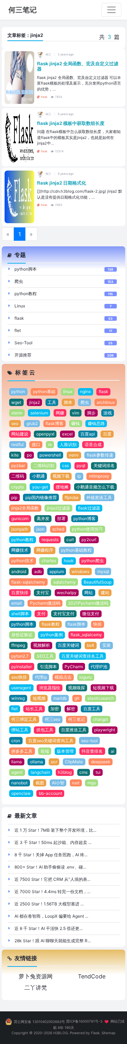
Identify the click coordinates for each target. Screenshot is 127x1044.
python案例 (52, 634)
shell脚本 (20, 613)
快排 (97, 624)
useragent (21, 687)
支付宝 (42, 592)
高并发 (43, 518)
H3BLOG (60, 1033)
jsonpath (19, 529)
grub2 (32, 423)
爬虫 (18, 281)
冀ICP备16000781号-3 (84, 1021)
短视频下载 (103, 687)
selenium (39, 412)
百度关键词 (68, 645)
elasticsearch (100, 698)
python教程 (25, 293)
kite (15, 455)
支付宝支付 (63, 613)
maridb (60, 698)
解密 (71, 708)
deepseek (100, 761)
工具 (52, 402)
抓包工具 (44, 729)
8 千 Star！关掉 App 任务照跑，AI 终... (50, 854)
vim (75, 412)
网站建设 (19, 434)
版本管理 (65, 751)
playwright (104, 729)
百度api (87, 434)
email (16, 603)
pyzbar (18, 465)
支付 (41, 613)
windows (80, 571)
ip (79, 476)
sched (58, 529)
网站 (88, 592)
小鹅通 (38, 476)
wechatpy (67, 592)
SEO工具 (45, 656)
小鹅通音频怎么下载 (95, 487)
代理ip (41, 677)
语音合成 (93, 444)
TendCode (91, 976)
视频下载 (61, 476)
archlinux (106, 402)
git (76, 698)
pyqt (81, 465)
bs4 (90, 645)
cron (15, 740)
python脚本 (25, 269)
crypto (17, 487)
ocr (54, 761)
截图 (40, 782)
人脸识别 (68, 444)
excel (67, 434)
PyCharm (74, 666)
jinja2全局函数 (25, 508)
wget (16, 402)
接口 (36, 444)
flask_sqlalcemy (86, 634)
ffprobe (72, 497)
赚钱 (75, 423)
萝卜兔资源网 (36, 976)
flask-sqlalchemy (28, 582)
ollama (36, 761)
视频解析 (41, 645)
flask (44, 97)
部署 (61, 518)
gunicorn (20, 518)
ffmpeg (18, 645)
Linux (19, 305)
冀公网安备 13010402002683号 (39, 1021)
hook (69, 560)
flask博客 (55, 423)
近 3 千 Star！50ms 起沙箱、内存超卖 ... (52, 842)
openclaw (21, 793)
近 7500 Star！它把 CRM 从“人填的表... (52, 879)
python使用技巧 (87, 529)
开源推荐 (22, 355)
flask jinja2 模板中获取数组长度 (70, 123)
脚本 (68, 402)
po (29, 455)
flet (17, 330)
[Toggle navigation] (111, 10)
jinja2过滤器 (58, 508)
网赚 (60, 412)
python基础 (44, 391)
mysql (103, 571)
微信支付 (90, 613)
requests (50, 539)
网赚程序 (44, 550)
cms (83, 772)
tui (98, 772)
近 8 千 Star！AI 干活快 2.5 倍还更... (48, 928)
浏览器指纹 (49, 687)
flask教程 (51, 624)
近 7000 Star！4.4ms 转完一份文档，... (52, 891)
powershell (50, 455)
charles (49, 560)
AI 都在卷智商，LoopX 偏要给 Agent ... (51, 916)
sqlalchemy (64, 582)
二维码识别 (43, 465)
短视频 (39, 698)
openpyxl (45, 434)
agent (17, 772)
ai (112, 751)
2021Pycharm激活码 (88, 603)
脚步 (91, 412)
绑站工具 (19, 729)
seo (14, 423)
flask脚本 (76, 624)
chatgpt (100, 719)
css (65, 465)
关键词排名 (104, 465)
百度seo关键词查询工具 (50, 740)
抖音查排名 (92, 751)
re (50, 444)
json (40, 529)
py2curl (88, 539)
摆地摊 (62, 487)
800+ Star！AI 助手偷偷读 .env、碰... (50, 867)
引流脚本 (48, 666)
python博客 (84, 518)
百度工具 (91, 708)
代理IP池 (99, 666)
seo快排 (19, 677)
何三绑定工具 (24, 719)
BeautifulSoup (97, 582)
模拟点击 (63, 677)
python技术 (22, 560)
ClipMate (74, 761)
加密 (54, 708)
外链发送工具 (99, 497)
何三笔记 (76, 719)
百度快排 (19, 592)
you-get (40, 487)
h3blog (65, 772)
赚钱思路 (96, 423)
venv (74, 455)
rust (75, 782)
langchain (40, 772)
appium (56, 571)
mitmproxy (99, 476)
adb (38, 571)
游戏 (107, 412)
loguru (85, 677)
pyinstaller (21, 666)
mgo (91, 782)
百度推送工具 (73, 729)
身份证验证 (21, 634)
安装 (106, 645)
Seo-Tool (23, 342)
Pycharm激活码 (45, 603)
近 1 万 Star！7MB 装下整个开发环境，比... (55, 830)
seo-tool (89, 740)
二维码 (17, 476)
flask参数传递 (100, 455)
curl (70, 539)
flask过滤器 (89, 508)
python (18, 391)
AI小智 (58, 782)
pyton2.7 (20, 656)
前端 (45, 751)
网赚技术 (19, 550)
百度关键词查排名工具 (82, 656)
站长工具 (34, 708)
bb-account (50, 793)
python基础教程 (76, 550)
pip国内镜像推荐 (41, 497)
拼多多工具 (21, 751)
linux (67, 391)
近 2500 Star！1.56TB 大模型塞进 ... (49, 903)
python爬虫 (92, 560)
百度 (107, 434)
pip (14, 497)
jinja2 (34, 402)
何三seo (52, 719)
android (18, 571)
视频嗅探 (76, 687)
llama (16, 761)
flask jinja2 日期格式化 (61, 183)
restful (17, 444)
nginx (85, 391)
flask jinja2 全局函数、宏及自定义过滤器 (77, 66)
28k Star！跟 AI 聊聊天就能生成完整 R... (52, 940)
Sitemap (108, 1033)
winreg (18, 698)
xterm (16, 412)
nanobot (19, 782)
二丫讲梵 (35, 987)
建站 (105, 592)
